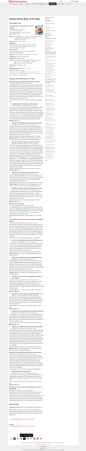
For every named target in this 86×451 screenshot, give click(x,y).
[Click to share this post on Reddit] (28, 438)
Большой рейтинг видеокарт (27, 419)
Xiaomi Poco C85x (48, 95)
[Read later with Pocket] (31, 438)
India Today (19, 312)
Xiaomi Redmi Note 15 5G (50, 151)
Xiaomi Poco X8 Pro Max (50, 108)
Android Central (20, 295)
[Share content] (11, 438)
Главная (15, 4)
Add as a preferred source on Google (28, 435)
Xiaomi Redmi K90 (48, 155)
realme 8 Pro (47, 73)
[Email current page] (41, 438)
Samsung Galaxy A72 (49, 70)
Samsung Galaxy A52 (49, 64)
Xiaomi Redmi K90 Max (49, 89)
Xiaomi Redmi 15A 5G (49, 99)
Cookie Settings (43, 446)
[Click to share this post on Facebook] (14, 438)
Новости (27, 4)
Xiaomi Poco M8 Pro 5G (49, 127)
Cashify (16, 83)
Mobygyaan (17, 205)
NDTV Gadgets (20, 174)
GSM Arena (19, 373)
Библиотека (53, 4)
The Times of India (21, 190)
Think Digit (19, 242)
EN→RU (21, 83)
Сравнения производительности (39, 4)
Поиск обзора (61, 4)
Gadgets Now (20, 105)
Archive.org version (28, 83)
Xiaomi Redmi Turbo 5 (49, 113)
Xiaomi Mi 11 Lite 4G (49, 27)
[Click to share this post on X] (24, 438)
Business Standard (18, 223)
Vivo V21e (47, 62)
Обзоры (21, 4)
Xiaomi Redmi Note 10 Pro (50, 30)
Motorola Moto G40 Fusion (50, 41)
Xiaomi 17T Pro (48, 117)
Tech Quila (19, 124)
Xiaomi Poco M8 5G (49, 131)
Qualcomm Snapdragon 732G (15, 29)
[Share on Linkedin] (37, 438)
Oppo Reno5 (47, 76)
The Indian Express (18, 280)
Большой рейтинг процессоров (28, 426)
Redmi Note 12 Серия (28, 26)
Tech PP (19, 259)
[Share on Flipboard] (34, 438)
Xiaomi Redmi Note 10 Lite (50, 56)
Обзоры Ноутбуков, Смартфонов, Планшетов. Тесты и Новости (34, 442)
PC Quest (16, 390)
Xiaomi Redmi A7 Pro (49, 85)
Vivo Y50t (47, 59)
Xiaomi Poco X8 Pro (49, 103)
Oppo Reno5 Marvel (49, 67)
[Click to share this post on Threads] (18, 438)
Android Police (20, 143)
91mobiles (19, 328)
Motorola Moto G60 (48, 44)
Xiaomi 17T (47, 123)
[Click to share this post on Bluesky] (21, 438)
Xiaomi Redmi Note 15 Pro (50, 147)
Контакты (69, 4)
